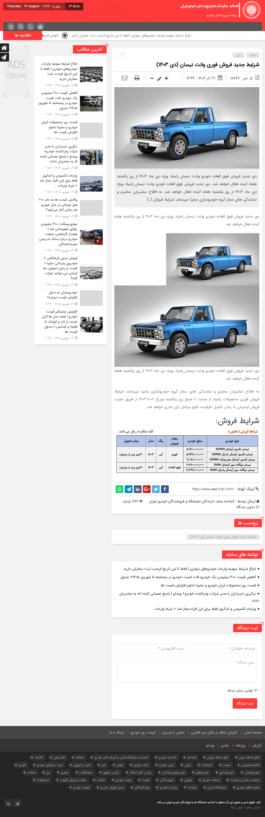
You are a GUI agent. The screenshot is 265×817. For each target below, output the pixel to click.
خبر (238, 55)
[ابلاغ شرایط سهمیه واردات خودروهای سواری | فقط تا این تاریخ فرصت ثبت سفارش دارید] (70, 74)
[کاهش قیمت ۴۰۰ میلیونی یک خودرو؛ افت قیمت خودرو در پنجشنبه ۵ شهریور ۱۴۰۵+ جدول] (70, 103)
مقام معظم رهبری (248, 787)
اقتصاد (39, 757)
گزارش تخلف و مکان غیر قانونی (214, 732)
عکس (225, 745)
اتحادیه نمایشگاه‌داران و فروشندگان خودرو (121, 757)
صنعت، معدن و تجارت (244, 779)
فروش (188, 779)
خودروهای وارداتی (173, 772)
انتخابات (206, 764)
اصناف (80, 757)
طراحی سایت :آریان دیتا (246, 807)
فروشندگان (166, 779)
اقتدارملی (59, 757)
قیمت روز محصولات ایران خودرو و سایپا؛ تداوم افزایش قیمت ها (208, 585)
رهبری (65, 772)
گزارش (257, 745)
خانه (253, 55)
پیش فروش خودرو (112, 787)
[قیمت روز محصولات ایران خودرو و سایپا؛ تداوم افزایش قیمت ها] (70, 130)
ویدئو (210, 745)
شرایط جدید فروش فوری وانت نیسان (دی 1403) (207, 65)
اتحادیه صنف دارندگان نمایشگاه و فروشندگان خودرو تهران (191, 501)
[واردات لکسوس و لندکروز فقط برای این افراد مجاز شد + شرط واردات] (70, 184)
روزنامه (240, 745)
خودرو (22, 764)
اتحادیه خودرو (167, 757)
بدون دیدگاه (245, 507)
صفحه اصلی (253, 732)
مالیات (101, 779)
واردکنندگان (142, 787)
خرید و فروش (82, 764)
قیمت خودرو (123, 779)
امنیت (226, 764)
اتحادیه (191, 757)
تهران (119, 764)
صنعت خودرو (211, 779)
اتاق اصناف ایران (249, 757)
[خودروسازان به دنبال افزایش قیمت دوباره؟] (70, 298)
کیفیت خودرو (81, 787)
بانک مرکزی (141, 764)
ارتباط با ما (116, 732)
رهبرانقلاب (85, 772)
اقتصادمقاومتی (250, 764)
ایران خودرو (166, 764)
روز (48, 772)
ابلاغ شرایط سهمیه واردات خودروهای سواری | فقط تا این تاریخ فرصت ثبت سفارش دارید (157, 35)
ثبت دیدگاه (245, 703)
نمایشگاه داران (216, 787)
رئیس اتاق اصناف (140, 772)
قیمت (145, 779)
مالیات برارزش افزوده (73, 779)
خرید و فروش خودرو (50, 764)
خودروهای (202, 772)
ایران (187, 764)
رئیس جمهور (111, 772)
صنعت (31, 772)
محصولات (43, 779)
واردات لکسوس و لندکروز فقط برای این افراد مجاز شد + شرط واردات (205, 609)
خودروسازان (252, 772)
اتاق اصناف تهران (217, 757)
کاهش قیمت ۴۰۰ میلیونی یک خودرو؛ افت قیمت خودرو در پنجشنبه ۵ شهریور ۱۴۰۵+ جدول (188, 577)
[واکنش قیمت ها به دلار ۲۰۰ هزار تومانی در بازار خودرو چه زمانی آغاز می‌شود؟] (70, 208)
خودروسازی (226, 772)
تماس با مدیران (173, 732)
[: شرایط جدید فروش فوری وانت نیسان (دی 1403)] (124, 78)
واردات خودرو (168, 787)
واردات (192, 787)
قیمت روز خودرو (143, 732)
